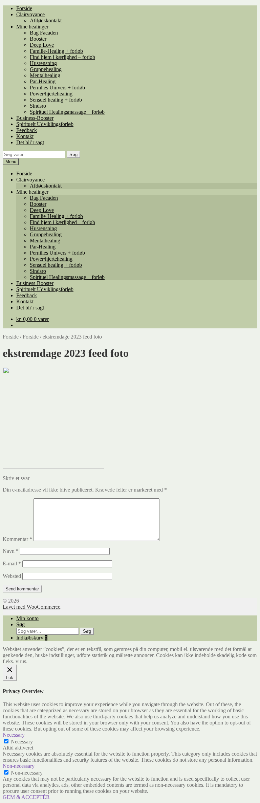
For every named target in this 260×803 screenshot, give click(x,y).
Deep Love (42, 45)
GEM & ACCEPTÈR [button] (26, 797)
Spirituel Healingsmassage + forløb (67, 112)
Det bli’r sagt (30, 142)
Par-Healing (43, 81)
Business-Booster (34, 118)
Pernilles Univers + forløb (57, 87)
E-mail (12, 563)
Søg (73, 154)
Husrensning (43, 63)
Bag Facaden (44, 33)
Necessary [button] (14, 735)
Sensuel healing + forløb (56, 100)
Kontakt (25, 136)
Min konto (27, 618)
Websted (12, 576)
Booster (38, 39)
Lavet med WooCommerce (31, 607)
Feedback (26, 130)
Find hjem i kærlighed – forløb (62, 57)
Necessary (22, 741)
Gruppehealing (46, 69)
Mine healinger (32, 26)
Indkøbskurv (31, 638)
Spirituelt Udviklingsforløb (44, 124)
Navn (11, 551)
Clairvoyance (30, 14)
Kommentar (17, 539)
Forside (24, 8)
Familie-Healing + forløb (56, 51)
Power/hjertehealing (51, 93)
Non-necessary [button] (19, 766)
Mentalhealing (45, 75)
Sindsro (38, 106)
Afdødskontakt (46, 20)
